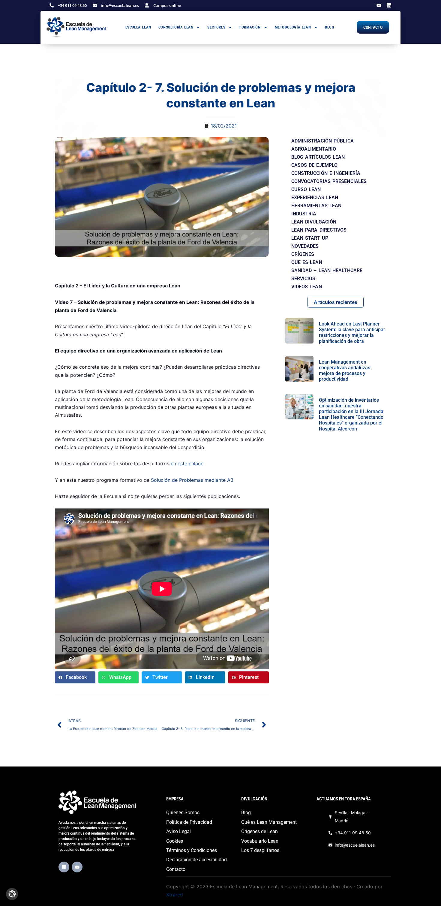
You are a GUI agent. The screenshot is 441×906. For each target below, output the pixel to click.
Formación (249, 27)
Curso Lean (306, 189)
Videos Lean (306, 287)
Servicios (303, 278)
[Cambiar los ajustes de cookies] (12, 894)
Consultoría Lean (176, 27)
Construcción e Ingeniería (326, 173)
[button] (75, 677)
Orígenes (302, 254)
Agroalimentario (313, 149)
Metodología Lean (293, 27)
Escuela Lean (138, 27)
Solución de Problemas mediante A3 (192, 480)
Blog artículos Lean (318, 157)
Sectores (216, 27)
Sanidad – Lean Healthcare (327, 270)
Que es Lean (306, 262)
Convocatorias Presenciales (329, 181)
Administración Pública (322, 141)
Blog (329, 27)
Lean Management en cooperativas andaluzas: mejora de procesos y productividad (345, 370)
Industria (303, 214)
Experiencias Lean (314, 197)
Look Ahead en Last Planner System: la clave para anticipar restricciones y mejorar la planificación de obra (352, 332)
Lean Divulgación (314, 222)
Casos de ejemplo (314, 165)
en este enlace (187, 463)
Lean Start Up (309, 238)
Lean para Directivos (319, 230)
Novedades (305, 246)
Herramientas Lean (316, 205)
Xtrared (174, 895)
